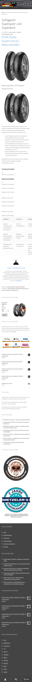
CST (5, 649)
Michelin (6, 663)
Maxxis (5, 657)
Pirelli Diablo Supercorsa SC (22, 288)
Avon (5, 640)
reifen (3, 290)
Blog (5, 532)
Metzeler (6, 660)
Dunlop (5, 651)
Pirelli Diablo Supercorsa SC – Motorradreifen (11, 41)
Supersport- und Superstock (11, 290)
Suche (16, 679)
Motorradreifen (10, 286)
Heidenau (6, 654)
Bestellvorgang (8, 535)
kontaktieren (19, 280)
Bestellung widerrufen (9, 544)
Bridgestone (7, 643)
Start (4, 12)
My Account (6, 538)
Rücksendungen (8, 541)
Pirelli (5, 669)
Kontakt (6, 547)
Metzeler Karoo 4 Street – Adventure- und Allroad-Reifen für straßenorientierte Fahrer (16, 426)
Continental (7, 646)
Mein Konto (5, 679)
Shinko (5, 672)
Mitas (5, 666)
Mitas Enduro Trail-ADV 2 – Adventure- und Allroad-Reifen (16, 419)
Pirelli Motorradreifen (20, 286)
